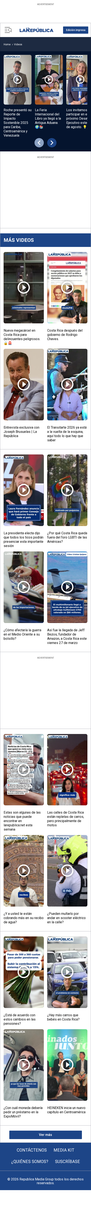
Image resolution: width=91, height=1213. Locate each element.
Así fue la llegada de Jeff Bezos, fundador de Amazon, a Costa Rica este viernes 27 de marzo (67, 636)
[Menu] (8, 30)
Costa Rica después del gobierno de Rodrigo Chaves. (65, 334)
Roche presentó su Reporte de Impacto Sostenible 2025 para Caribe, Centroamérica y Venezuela (18, 122)
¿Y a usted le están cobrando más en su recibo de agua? (24, 918)
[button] (75, 30)
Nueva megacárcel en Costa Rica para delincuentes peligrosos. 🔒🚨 (22, 336)
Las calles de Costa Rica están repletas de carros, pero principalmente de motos (65, 818)
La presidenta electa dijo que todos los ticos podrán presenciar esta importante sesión (23, 539)
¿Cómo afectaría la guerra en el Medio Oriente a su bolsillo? (22, 634)
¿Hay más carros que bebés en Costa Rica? (63, 1017)
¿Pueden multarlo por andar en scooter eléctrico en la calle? (66, 918)
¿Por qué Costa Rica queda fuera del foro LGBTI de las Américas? (67, 537)
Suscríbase (67, 1161)
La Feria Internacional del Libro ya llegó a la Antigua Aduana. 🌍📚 (48, 118)
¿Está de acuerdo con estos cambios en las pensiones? (20, 1019)
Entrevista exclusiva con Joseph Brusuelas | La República (21, 431)
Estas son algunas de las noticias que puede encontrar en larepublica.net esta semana (22, 820)
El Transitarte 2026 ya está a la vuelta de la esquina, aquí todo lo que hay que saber (67, 433)
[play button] (18, 80)
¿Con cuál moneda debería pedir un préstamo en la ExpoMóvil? (23, 1112)
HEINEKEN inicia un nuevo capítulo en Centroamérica (66, 1110)
